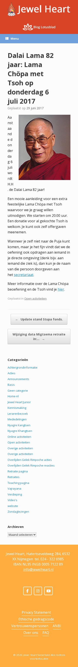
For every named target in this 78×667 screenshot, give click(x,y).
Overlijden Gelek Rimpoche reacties (31, 465)
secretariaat (23, 274)
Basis (11, 385)
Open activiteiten (35, 298)
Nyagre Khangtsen (20, 431)
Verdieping (15, 494)
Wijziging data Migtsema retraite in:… (39, 336)
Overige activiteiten (20, 448)
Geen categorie (18, 390)
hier (61, 289)
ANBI (57, 625)
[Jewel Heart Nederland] (39, 9)
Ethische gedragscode (36, 619)
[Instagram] (38, 591)
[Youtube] (48, 591)
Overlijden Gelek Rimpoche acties (30, 460)
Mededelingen (17, 419)
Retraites (14, 477)
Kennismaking (17, 408)
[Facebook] (27, 591)
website (13, 506)
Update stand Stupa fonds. (39, 319)
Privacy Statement (36, 612)
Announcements (18, 379)
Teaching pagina (18, 483)
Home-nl (13, 396)
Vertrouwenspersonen (29, 625)
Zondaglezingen (18, 512)
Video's (12, 500)
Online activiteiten (19, 437)
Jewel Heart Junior (19, 402)
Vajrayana (14, 488)
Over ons (30, 632)
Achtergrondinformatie (22, 367)
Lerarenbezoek (18, 414)
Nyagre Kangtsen (19, 425)
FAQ (45, 632)
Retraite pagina (18, 471)
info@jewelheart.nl (38, 569)
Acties (11, 373)
